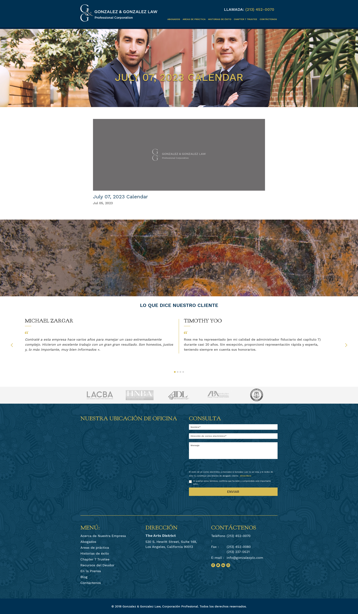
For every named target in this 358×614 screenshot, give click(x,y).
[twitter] (218, 565)
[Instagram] (228, 565)
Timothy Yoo (203, 321)
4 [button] (183, 372)
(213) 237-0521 (238, 552)
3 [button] (180, 372)
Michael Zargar (49, 321)
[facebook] (213, 565)
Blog (84, 577)
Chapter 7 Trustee (245, 19)
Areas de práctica (194, 19)
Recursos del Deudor (97, 565)
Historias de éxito (219, 19)
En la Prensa (90, 571)
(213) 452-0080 (239, 547)
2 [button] (177, 372)
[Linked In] (223, 565)
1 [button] (175, 372)
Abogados (173, 19)
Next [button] (346, 345)
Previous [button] (11, 345)
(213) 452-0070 (259, 9)
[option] (99, 335)
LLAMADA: (234, 9)
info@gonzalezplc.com (245, 558)
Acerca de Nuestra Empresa (103, 536)
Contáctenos (268, 19)
